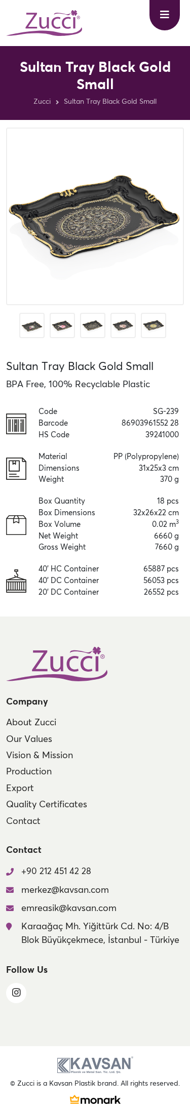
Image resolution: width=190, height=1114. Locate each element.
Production (29, 771)
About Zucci (31, 722)
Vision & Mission (39, 755)
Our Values (29, 739)
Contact (23, 821)
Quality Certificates (46, 804)
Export (20, 788)
